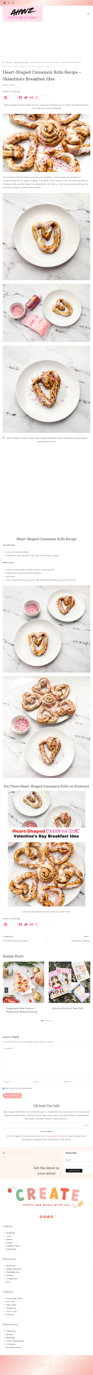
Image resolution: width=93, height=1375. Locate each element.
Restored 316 (62, 1370)
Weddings (10, 1338)
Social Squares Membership (56, 1136)
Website (67, 1081)
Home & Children (59, 1358)
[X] (9, 3)
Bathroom (11, 1266)
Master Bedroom (13, 1269)
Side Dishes (11, 1249)
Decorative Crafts (14, 1298)
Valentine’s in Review (80, 939)
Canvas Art (11, 1308)
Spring (9, 1334)
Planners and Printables (53, 1361)
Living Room (12, 1279)
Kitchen (9, 1275)
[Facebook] (4, 3)
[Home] (3, 62)
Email (37, 1081)
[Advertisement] (46, 38)
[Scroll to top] (88, 1366)
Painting (10, 1315)
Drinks (9, 1243)
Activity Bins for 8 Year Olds (67, 1008)
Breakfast (7, 66)
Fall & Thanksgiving (14, 1341)
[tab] (42, 1020)
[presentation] (23, 982)
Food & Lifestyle (79, 1358)
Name (7, 1081)
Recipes (40, 66)
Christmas (10, 1344)
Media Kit (32, 1361)
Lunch (9, 1236)
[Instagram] (13, 3)
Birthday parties (13, 1347)
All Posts (10, 1358)
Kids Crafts (11, 1305)
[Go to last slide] (6, 990)
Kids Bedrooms (13, 1272)
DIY (8, 1282)
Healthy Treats (13, 1246)
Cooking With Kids (21, 66)
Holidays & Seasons (37, 1358)
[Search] (86, 1125)
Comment (9, 1048)
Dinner (9, 1239)
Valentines (11, 1331)
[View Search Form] (89, 2)
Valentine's (50, 66)
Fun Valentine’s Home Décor (15, 939)
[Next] (86, 990)
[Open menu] (88, 13)
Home (33, 66)
